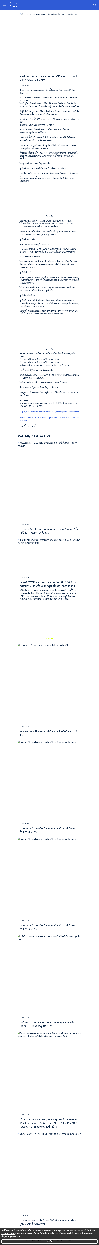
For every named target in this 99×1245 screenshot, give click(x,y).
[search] (94, 4)
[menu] (4, 4)
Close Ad (49, 216)
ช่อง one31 (30, 426)
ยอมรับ (49, 1241)
